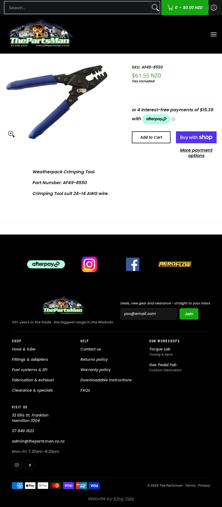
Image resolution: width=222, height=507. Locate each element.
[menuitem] (213, 7)
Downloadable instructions (106, 380)
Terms (190, 485)
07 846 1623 (23, 431)
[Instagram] (17, 465)
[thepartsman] (39, 34)
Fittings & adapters (30, 359)
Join (189, 314)
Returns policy (94, 359)
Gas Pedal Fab (163, 365)
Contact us (90, 349)
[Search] (155, 7)
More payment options (196, 153)
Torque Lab (159, 349)
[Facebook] (30, 465)
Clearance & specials (32, 390)
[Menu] (213, 34)
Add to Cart (151, 137)
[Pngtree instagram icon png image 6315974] (89, 264)
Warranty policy (95, 369)
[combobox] (77, 7)
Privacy (204, 485)
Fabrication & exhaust (33, 380)
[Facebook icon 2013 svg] (133, 264)
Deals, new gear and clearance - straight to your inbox (165, 303)
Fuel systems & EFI (29, 369)
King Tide (124, 499)
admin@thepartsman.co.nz (38, 441)
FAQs (85, 390)
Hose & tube (23, 349)
